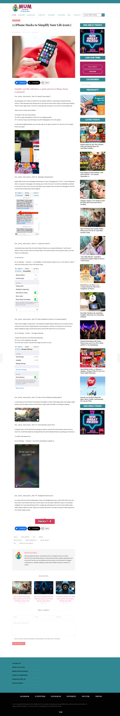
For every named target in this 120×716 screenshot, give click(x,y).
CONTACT (77, 15)
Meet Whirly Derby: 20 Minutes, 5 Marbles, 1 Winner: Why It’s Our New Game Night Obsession (92, 371)
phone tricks (44, 540)
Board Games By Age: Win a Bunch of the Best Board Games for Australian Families (91, 146)
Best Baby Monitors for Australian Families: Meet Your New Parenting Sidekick (92, 315)
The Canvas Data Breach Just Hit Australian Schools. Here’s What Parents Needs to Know (43, 599)
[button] (106, 14)
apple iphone (25, 537)
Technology (16, 20)
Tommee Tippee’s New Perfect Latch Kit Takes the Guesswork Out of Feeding (92, 202)
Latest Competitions (20, 675)
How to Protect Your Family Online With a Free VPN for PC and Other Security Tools (22, 599)
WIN (69, 15)
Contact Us (16, 663)
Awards (21, 15)
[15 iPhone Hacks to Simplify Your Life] (45, 521)
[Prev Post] (1, 357)
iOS (34, 537)
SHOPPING (61, 15)
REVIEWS (51, 15)
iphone (41, 537)
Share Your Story (18, 667)
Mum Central (16, 32)
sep (15, 543)
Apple (15, 537)
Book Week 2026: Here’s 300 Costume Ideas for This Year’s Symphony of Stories (90, 287)
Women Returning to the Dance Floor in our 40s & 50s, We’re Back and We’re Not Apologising (91, 343)
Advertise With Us (18, 679)
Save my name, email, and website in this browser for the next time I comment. (37, 639)
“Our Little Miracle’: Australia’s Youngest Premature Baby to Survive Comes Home (92, 259)
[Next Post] (118, 357)
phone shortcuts (31, 540)
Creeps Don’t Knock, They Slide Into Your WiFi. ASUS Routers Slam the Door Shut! (65, 599)
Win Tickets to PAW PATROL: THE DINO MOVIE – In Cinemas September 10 (91, 174)
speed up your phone (26, 543)
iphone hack (18, 540)
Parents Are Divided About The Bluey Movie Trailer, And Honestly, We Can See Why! (91, 399)
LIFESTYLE (41, 15)
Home (14, 15)
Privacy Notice (17, 683)
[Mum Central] (22, 10)
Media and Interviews (20, 671)
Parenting (31, 15)
